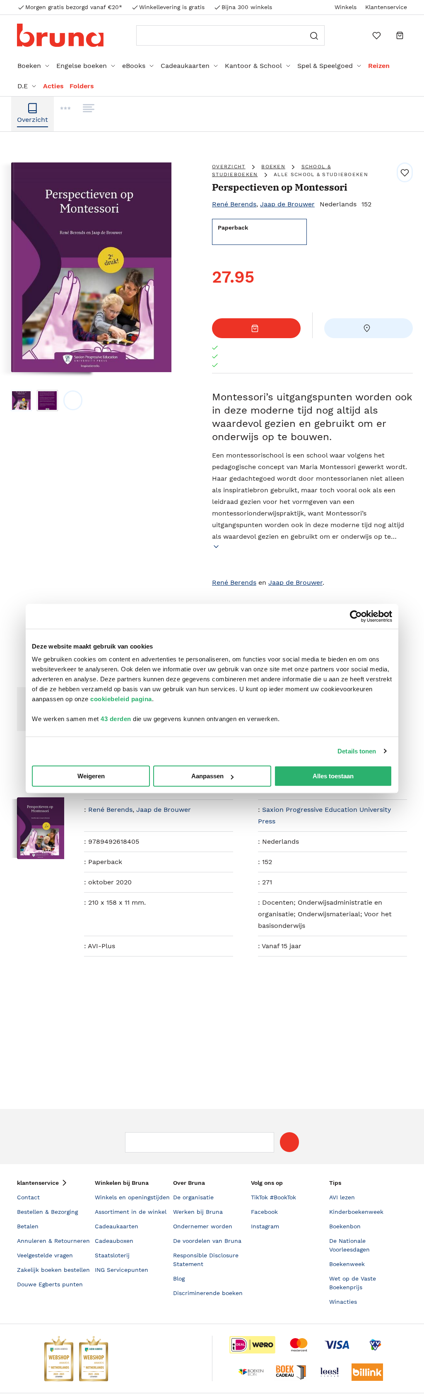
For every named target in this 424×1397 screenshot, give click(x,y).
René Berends (234, 204)
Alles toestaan (333, 776)
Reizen (379, 66)
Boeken (29, 66)
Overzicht (229, 166)
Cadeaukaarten (185, 66)
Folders (82, 86)
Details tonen (356, 751)
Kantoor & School (253, 66)
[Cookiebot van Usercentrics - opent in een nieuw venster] (356, 616)
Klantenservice (386, 7)
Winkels (346, 7)
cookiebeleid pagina (121, 698)
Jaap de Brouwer (287, 204)
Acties (53, 86)
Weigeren (91, 776)
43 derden (116, 718)
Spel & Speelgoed (325, 66)
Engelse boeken (81, 66)
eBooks (133, 66)
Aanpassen (207, 776)
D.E (22, 86)
